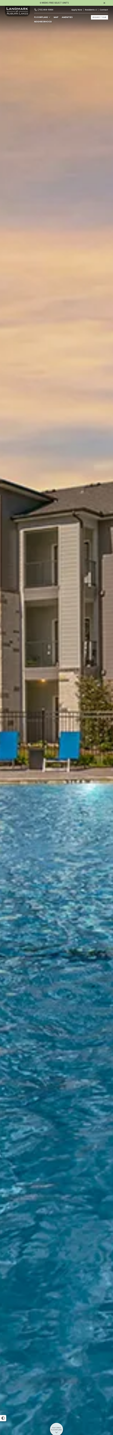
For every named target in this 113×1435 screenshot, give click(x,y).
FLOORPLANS (41, 17)
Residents (90, 9)
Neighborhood (43, 21)
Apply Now (76, 9)
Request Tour (99, 17)
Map (56, 17)
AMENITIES (67, 17)
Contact (104, 9)
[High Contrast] (3, 1418)
